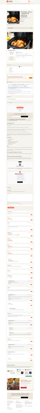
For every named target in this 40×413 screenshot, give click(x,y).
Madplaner (25, 3)
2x (20, 66)
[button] (20, 20)
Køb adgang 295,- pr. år (19, 107)
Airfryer (17, 3)
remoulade (16, 149)
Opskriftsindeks (8, 3)
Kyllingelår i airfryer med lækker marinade (13, 141)
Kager (13, 3)
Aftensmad (11, 3)
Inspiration (22, 3)
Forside (7, 10)
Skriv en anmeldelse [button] (12, 373)
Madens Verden (9, 1)
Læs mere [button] (18, 374)
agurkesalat (20, 149)
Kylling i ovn (9, 140)
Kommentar (9, 193)
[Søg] (33, 3)
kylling (12, 67)
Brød (15, 3)
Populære (20, 3)
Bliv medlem (29, 3)
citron (10, 69)
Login (32, 1)
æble (10, 68)
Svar (31, 214)
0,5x (18, 66)
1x (19, 66)
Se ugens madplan (23, 387)
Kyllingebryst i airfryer (10, 139)
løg (11, 70)
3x (21, 66)
